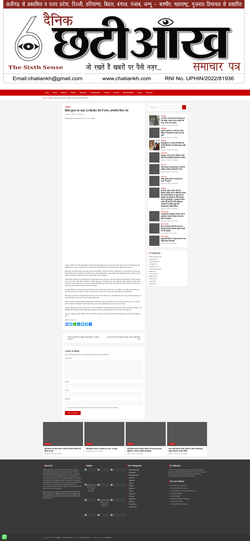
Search (184, 107)
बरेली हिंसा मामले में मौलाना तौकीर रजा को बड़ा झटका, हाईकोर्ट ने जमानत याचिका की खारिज (144, 450)
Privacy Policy (67, 537)
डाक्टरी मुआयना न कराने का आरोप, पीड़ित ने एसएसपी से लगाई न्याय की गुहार (172, 132)
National (64, 92)
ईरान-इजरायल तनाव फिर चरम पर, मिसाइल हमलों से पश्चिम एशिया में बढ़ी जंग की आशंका (173, 228)
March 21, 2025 (173, 453)
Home (47, 92)
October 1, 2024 (70, 114)
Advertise (132, 499)
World (55, 92)
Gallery (131, 501)
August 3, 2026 (165, 183)
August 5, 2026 (165, 160)
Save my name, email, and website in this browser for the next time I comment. (93, 407)
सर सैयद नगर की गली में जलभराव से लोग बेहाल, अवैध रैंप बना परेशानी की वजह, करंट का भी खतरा (173, 120)
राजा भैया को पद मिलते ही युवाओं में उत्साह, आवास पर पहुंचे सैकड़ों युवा (123, 338)
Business (149, 92)
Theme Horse (85, 537)
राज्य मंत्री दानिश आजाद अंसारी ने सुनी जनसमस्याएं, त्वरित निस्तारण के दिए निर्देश (186, 450)
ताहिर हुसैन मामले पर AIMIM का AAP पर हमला (171, 180)
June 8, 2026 (165, 233)
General (116, 92)
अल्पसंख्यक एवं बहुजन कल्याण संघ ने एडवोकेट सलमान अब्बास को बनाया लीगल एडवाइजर (173, 216)
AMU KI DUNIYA (128, 92)
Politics (73, 92)
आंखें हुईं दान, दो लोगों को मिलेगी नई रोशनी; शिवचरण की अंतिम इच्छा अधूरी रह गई (173, 145)
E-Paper (107, 92)
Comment (68, 358)
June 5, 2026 (131, 453)
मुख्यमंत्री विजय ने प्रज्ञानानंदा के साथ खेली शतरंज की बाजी (173, 239)
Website (67, 399)
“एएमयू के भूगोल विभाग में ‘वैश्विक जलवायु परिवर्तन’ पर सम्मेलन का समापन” (83, 338)
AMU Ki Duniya (153, 257)
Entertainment (95, 92)
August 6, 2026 (165, 125)
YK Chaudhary (80, 114)
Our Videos (133, 504)
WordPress (108, 537)
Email (67, 390)
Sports (140, 92)
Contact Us (133, 507)
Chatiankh (58, 537)
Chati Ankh (174, 125)
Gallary (151, 271)
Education (83, 92)
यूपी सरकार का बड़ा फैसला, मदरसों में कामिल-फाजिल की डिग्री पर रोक (173, 168)
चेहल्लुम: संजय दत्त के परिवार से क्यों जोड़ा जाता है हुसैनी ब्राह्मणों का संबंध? (173, 156)
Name (67, 382)
